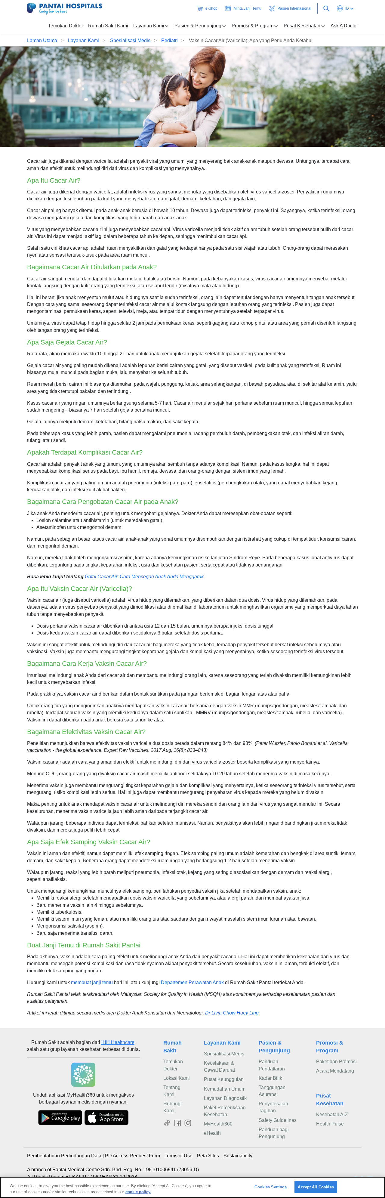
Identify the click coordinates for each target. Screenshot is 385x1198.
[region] (192, 1187)
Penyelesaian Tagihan (273, 1107)
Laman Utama (42, 40)
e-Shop (211, 8)
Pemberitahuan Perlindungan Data (65, 1155)
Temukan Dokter (65, 25)
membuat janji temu (92, 982)
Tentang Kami (171, 1091)
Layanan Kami (83, 40)
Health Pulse (330, 1123)
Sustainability (237, 1155)
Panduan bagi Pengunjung (274, 1133)
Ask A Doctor (344, 25)
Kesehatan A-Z (332, 1114)
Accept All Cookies (316, 1187)
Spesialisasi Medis (130, 40)
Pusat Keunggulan (224, 1079)
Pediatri (169, 40)
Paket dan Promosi (336, 1061)
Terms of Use (178, 1155)
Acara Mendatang (335, 1070)
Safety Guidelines (278, 1120)
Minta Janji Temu (247, 8)
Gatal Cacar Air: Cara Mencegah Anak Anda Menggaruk (144, 576)
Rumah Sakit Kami (108, 25)
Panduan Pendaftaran (272, 1065)
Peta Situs (208, 1155)
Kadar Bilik (270, 1078)
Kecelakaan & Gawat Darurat (219, 1067)
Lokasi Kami (176, 1078)
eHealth (212, 1133)
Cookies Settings (270, 1187)
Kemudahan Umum (224, 1088)
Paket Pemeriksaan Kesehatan (225, 1111)
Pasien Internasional (294, 8)
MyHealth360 (218, 1123)
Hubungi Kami (172, 1107)
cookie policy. (138, 1191)
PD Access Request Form (132, 1155)
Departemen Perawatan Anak (192, 982)
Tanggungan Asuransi (272, 1091)
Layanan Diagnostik (225, 1098)
